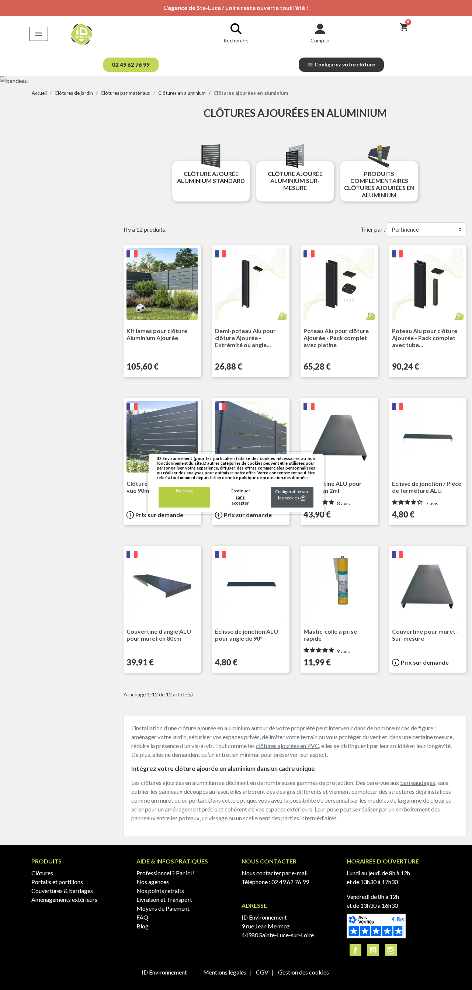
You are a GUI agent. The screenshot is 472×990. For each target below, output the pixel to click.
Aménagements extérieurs (64, 899)
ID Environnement (165, 972)
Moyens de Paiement (163, 908)
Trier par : (373, 229)
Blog (142, 926)
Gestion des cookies (303, 972)
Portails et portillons (57, 881)
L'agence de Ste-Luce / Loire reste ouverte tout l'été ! (236, 7)
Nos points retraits (160, 890)
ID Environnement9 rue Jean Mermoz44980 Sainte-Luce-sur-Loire (278, 926)
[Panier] (404, 26)
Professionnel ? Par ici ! (165, 872)
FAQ (142, 917)
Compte (319, 40)
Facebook (355, 950)
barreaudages (417, 782)
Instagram (391, 950)
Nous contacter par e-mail (275, 872)
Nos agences (152, 881)
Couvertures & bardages (62, 890)
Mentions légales (225, 972)
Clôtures (42, 872)
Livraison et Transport (164, 899)
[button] (131, 65)
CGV (263, 972)
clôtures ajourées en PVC (287, 745)
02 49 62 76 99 (290, 881)
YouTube (373, 950)
